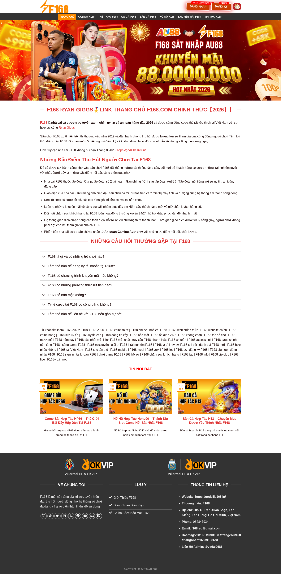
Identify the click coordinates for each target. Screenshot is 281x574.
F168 (43, 496)
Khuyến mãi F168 (189, 16)
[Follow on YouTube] (85, 516)
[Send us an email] (64, 516)
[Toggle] (44, 257)
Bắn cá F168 (148, 16)
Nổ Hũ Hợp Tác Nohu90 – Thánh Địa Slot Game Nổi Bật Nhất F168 (140, 421)
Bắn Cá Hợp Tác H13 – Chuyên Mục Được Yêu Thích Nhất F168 (209, 421)
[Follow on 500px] (92, 516)
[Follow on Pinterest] (78, 516)
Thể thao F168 (108, 16)
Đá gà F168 (128, 16)
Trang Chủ (66, 16)
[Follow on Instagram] (44, 516)
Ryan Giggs (67, 127)
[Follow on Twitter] (57, 516)
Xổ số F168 (167, 16)
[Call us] (71, 516)
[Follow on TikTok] (50, 516)
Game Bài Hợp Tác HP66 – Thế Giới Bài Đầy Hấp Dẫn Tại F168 (72, 421)
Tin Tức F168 (213, 16)
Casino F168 (86, 16)
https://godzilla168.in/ (131, 150)
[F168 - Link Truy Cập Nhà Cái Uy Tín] (59, 6)
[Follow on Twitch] (99, 516)
